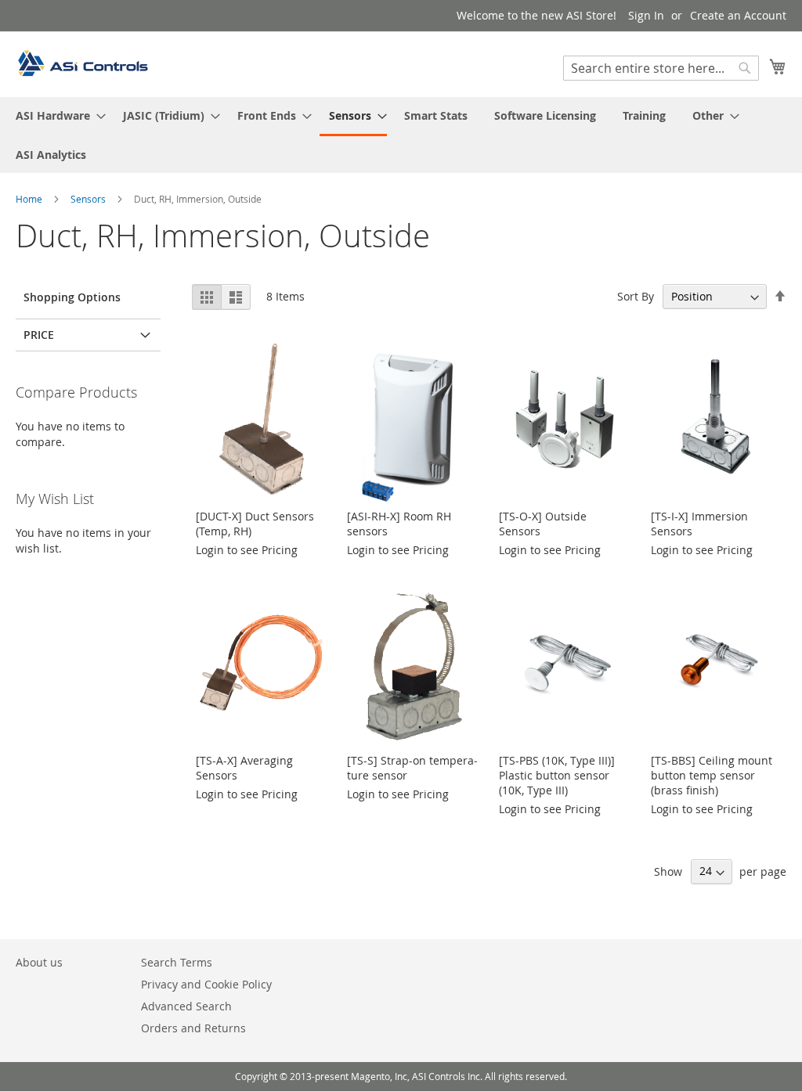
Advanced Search (186, 1006)
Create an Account (738, 15)
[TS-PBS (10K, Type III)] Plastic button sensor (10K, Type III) (557, 775)
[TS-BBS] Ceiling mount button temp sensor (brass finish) (711, 775)
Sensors (89, 199)
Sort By (635, 296)
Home (30, 199)
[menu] (401, 135)
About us (39, 962)
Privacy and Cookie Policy (206, 984)
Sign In (646, 15)
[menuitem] (56, 115)
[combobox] (661, 68)
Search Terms (176, 962)
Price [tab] (38, 334)
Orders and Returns (193, 1028)
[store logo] (82, 63)
